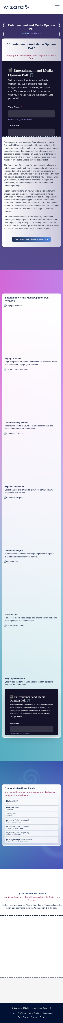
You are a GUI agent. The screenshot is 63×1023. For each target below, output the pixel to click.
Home (12, 1013)
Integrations (48, 1013)
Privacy (34, 1017)
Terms (42, 1017)
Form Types (23, 1017)
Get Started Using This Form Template (31, 239)
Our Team (22, 1013)
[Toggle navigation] (57, 6)
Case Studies (34, 1013)
